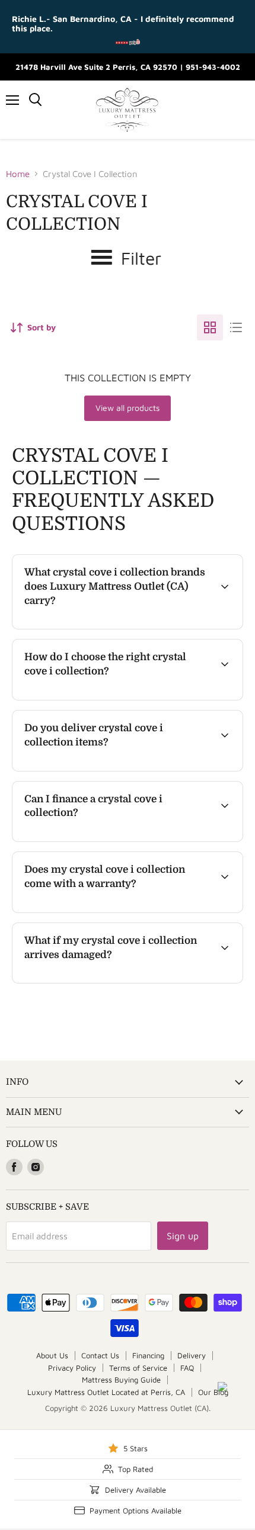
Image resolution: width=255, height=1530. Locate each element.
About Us (52, 1355)
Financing (148, 1355)
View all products (127, 408)
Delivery (191, 1355)
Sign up (183, 1235)
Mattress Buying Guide (121, 1379)
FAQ (187, 1367)
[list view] (236, 327)
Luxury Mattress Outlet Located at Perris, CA (106, 1392)
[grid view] (210, 327)
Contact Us (100, 1355)
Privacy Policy (72, 1367)
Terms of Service (138, 1367)
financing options (109, 839)
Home (18, 174)
